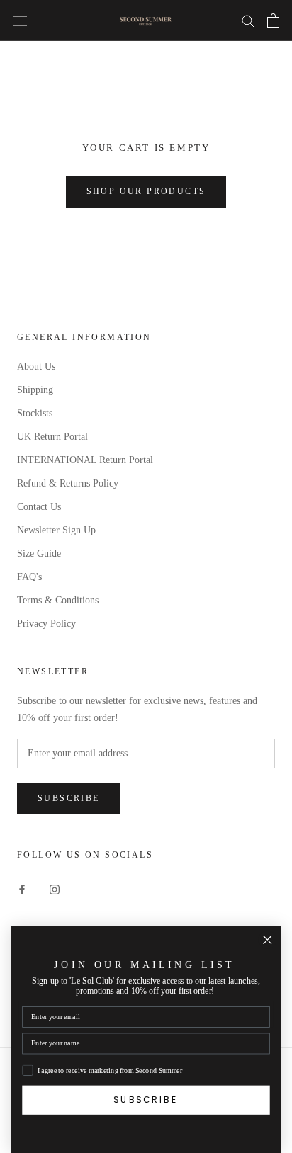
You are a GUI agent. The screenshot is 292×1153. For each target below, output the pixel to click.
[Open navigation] (20, 20)
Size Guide (39, 553)
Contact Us (39, 506)
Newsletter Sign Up (56, 530)
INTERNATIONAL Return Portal (85, 460)
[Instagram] (55, 888)
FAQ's (29, 577)
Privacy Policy (46, 623)
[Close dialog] (267, 940)
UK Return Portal (52, 436)
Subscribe (69, 798)
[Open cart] (273, 20)
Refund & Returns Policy (67, 483)
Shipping (35, 390)
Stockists (34, 413)
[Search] (248, 20)
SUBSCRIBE (146, 1100)
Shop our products (146, 191)
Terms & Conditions (58, 600)
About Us (36, 366)
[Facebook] (22, 888)
